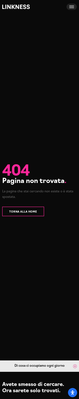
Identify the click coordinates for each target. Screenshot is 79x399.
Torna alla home (23, 211)
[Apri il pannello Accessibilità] (72, 392)
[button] (39, 366)
